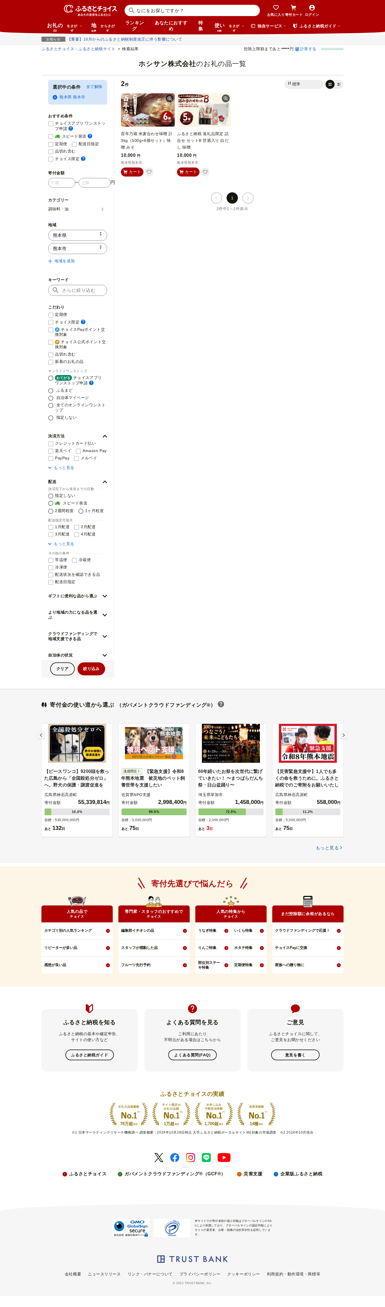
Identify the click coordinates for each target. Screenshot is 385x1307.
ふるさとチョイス (88, 1173)
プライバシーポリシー (200, 1274)
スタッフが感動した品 (139, 947)
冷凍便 (61, 567)
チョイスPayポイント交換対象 (80, 332)
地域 (103, 27)
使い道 (227, 27)
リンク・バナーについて (150, 1274)
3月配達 (62, 534)
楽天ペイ (63, 450)
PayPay (62, 458)
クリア (62, 668)
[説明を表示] (70, 128)
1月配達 (62, 526)
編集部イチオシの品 (137, 930)
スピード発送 (73, 136)
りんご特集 (207, 947)
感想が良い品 (55, 965)
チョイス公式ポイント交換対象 (80, 344)
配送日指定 (89, 144)
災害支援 (253, 1173)
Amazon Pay (95, 450)
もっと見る (64, 467)
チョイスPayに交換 (291, 947)
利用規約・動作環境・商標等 (293, 1274)
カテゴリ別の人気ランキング (68, 930)
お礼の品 (62, 27)
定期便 (61, 144)
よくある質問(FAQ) (192, 1055)
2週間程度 (64, 510)
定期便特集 (243, 965)
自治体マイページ (72, 397)
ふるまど (64, 390)
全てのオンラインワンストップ (80, 407)
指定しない (66, 417)
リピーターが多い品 (60, 947)
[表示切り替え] (335, 84)
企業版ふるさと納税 (301, 1173)
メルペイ (89, 458)
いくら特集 (243, 930)
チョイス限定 (70, 158)
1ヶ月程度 (94, 510)
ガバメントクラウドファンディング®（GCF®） (175, 1173)
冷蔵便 (85, 559)
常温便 (61, 559)
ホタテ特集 (243, 947)
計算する (308, 49)
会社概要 (73, 1274)
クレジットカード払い (75, 443)
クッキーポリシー (243, 1274)
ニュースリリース (104, 1274)
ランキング (134, 25)
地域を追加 (64, 261)
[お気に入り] (149, 172)
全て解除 (94, 86)
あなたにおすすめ (171, 25)
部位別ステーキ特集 (209, 964)
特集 (200, 25)
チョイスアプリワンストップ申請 (78, 380)
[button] (77, 436)
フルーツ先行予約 (136, 965)
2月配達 (88, 526)
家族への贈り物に (289, 965)
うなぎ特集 (207, 930)
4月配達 (88, 534)
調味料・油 (76, 209)
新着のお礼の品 (69, 361)
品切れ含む (65, 151)
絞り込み (91, 668)
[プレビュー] (170, 98)
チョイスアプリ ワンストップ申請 (81, 126)
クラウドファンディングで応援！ (302, 930)
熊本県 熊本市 (72, 97)
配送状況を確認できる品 (77, 574)
